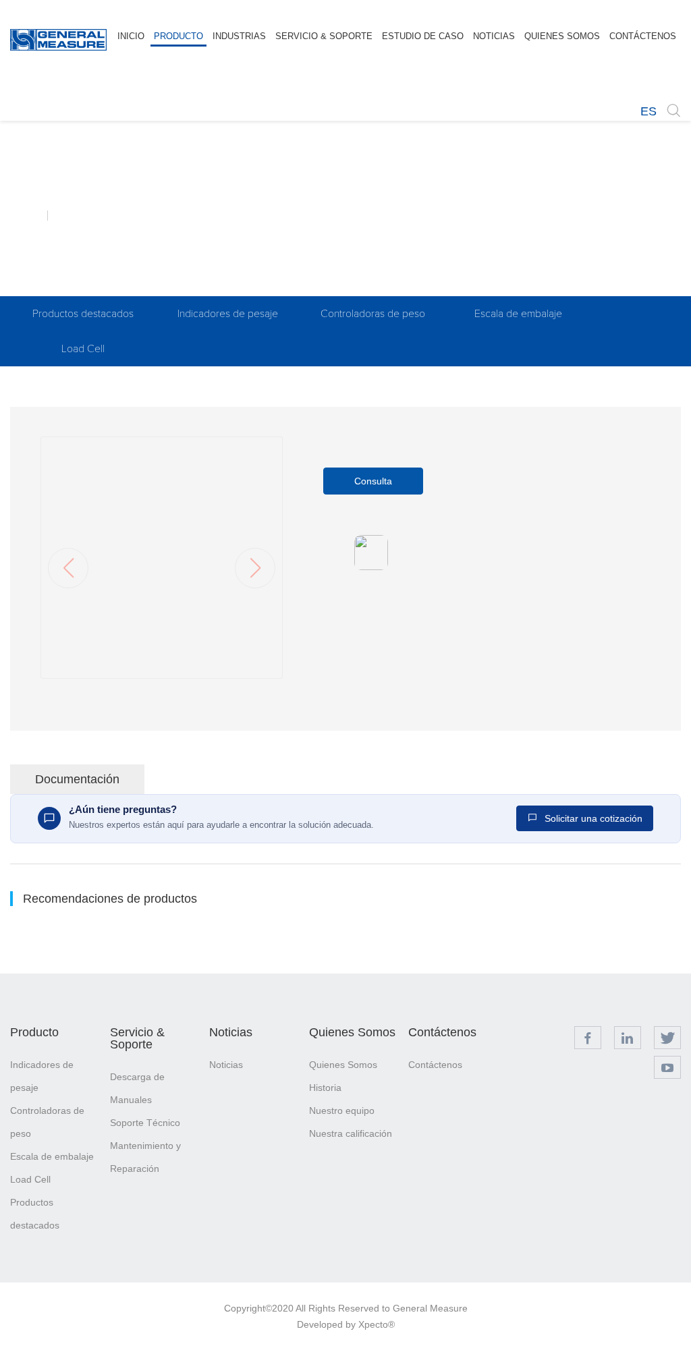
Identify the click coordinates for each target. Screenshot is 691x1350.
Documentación (77, 779)
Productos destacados (83, 313)
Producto (34, 1032)
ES (648, 111)
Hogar (29, 215)
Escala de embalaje (518, 313)
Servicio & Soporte (137, 1038)
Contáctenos (442, 1032)
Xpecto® (376, 1324)
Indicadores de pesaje (227, 313)
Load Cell (83, 348)
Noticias (230, 1032)
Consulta (373, 481)
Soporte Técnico (145, 1122)
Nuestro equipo (342, 1110)
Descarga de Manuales (137, 1088)
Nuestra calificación (350, 1133)
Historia (325, 1087)
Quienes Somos (352, 1032)
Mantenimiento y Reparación (145, 1157)
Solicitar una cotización (592, 818)
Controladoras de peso (373, 313)
